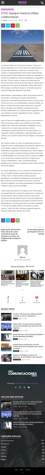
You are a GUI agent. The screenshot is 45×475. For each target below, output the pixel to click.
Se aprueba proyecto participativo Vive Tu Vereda (35, 231)
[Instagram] (20, 387)
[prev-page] (21, 290)
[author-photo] (22, 250)
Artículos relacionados (18, 266)
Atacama (3, 456)
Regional (16, 330)
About (21, 469)
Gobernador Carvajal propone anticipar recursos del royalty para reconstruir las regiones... (27, 326)
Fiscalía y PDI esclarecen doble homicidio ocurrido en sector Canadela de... (27, 315)
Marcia (5, 20)
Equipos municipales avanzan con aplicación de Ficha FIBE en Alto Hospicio (27, 356)
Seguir (23, 296)
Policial (15, 318)
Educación (16, 351)
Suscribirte (36, 296)
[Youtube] (29, 387)
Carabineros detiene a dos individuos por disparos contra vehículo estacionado (8, 283)
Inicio (2, 7)
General (3, 459)
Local (2, 453)
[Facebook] (3, 25)
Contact (28, 469)
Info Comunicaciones (11, 7)
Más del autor (30, 266)
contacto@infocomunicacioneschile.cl (26, 383)
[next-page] (24, 290)
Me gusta (8, 296)
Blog (16, 469)
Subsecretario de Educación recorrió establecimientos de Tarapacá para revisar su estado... (28, 346)
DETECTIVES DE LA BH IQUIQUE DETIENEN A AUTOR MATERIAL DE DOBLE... (28, 335)
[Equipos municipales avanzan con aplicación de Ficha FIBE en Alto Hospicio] (6, 358)
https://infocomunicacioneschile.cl (22, 259)
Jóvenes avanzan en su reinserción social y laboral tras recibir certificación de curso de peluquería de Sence (37, 283)
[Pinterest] (13, 25)
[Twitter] (8, 25)
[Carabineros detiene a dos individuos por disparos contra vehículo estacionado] (8, 275)
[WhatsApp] (17, 25)
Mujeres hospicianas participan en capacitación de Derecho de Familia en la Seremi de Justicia (22, 283)
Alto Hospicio (17, 359)
